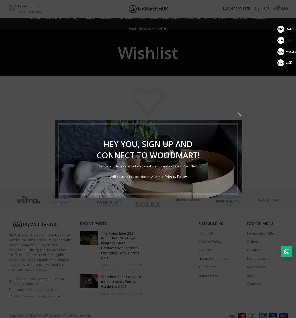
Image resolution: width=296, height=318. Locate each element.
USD (285, 63)
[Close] (239, 114)
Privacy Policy (175, 176)
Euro (285, 40)
